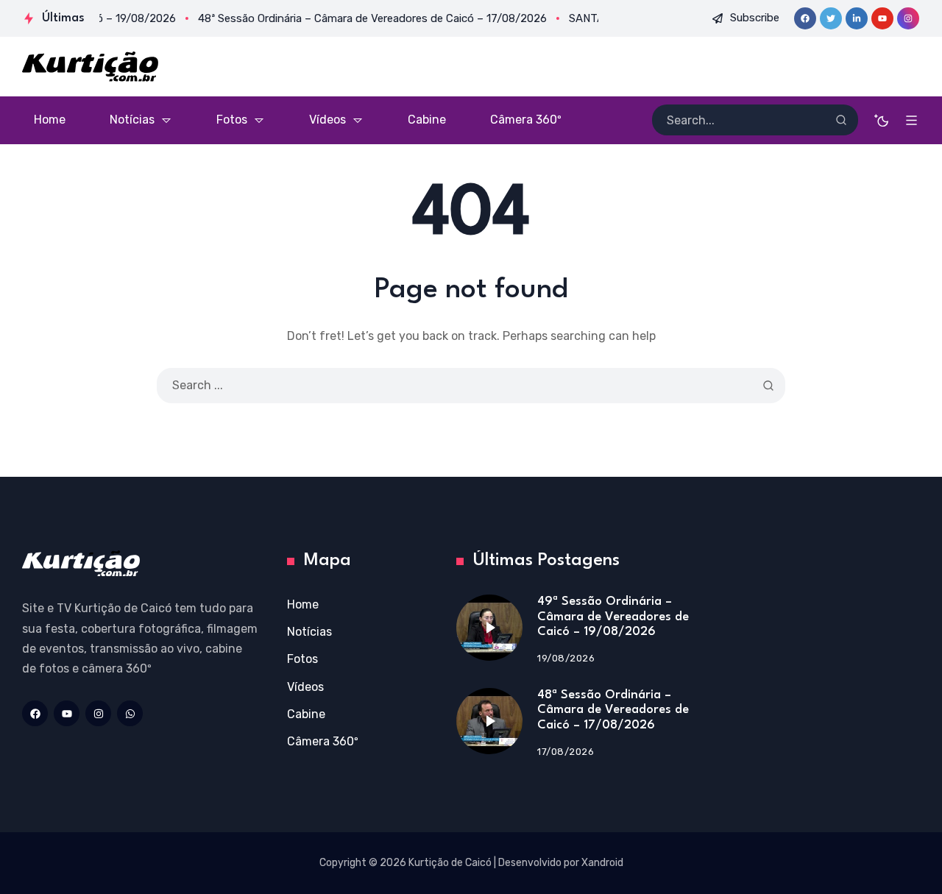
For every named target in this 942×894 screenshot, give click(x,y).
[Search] (841, 120)
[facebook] (805, 18)
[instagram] (908, 18)
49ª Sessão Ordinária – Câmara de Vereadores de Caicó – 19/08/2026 (613, 616)
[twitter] (831, 18)
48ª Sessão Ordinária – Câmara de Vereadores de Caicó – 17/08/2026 (613, 710)
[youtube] (882, 18)
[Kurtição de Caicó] (90, 67)
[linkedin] (857, 18)
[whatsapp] (130, 713)
